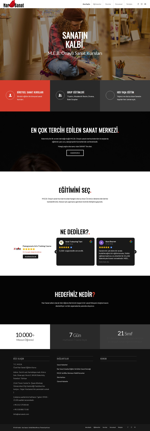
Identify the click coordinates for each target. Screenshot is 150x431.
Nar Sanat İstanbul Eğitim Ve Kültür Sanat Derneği (74, 369)
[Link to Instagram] (141, 4)
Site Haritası (61, 377)
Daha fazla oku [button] (104, 262)
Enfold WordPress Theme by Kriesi (39, 427)
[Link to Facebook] (138, 4)
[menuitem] (86, 4)
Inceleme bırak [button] (30, 257)
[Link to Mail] (145, 4)
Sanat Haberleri (62, 365)
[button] (135, 252)
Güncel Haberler (62, 381)
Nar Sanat (25, 427)
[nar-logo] (15, 4)
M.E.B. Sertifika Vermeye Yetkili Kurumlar (71, 373)
